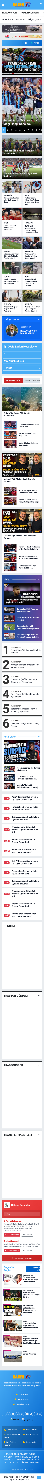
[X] (8, 1414)
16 (33, 73)
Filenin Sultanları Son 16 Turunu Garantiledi (10, 227)
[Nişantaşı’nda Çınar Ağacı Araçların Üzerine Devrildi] (32, 296)
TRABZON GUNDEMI (28, 12)
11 (23, 73)
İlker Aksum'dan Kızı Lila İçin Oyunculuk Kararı (11, 200)
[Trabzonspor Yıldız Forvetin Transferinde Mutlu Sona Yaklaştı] (9, 777)
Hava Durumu (12, 1430)
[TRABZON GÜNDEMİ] (39, 995)
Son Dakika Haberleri (10, 1443)
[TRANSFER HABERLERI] (39, 1135)
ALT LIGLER (9, 1462)
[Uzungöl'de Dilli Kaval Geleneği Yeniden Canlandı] (32, 214)
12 (25, 73)
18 (37, 73)
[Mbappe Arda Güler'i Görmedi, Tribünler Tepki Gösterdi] (12, 243)
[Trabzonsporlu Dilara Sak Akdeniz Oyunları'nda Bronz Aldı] (32, 187)
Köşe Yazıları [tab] (13, 319)
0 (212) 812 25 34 (13, 1234)
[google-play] (27, 1420)
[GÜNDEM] (39, 926)
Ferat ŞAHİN (25, 327)
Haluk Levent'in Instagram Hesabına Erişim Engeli (11, 281)
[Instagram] (18, 1414)
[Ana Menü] (3, 4)
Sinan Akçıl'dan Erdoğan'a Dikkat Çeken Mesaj (31, 256)
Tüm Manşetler (32, 1434)
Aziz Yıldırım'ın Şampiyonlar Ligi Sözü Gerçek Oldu (25, 798)
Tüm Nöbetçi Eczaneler (23, 1258)
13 (27, 73)
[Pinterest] (13, 1414)
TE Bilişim (28, 1469)
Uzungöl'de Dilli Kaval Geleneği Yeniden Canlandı (31, 231)
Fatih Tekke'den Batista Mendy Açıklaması (25, 695)
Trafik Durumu (31, 1430)
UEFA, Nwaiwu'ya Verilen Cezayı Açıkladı (25, 724)
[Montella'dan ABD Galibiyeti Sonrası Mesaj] (9, 786)
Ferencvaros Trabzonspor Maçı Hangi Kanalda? (24, 850)
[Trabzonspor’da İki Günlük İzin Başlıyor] (9, 769)
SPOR (27, 195)
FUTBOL (7, 251)
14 (29, 73)
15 (31, 73)
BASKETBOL (34, 1462)
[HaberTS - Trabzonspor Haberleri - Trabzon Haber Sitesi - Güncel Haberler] (22, 4)
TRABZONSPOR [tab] (13, 380)
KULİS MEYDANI (18, 1460)
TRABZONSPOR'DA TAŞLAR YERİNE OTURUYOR (28, 332)
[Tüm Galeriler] (39, 736)
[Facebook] (4, 1414)
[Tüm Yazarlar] (39, 319)
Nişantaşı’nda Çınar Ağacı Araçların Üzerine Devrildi (32, 309)
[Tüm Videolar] (39, 579)
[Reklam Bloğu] (22, 28)
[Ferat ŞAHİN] (12, 330)
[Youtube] (27, 1414)
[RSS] (40, 1414)
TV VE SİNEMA (22, 1462)
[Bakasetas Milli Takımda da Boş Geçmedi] (9, 610)
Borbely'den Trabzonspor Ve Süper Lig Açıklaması (24, 710)
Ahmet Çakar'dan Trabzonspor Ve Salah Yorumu (25, 666)
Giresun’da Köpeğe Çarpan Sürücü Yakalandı (11, 309)
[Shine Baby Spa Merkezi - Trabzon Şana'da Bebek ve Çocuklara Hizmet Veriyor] (9, 635)
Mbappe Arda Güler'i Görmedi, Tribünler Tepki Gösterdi (11, 256)
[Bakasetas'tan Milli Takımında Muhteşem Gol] (9, 627)
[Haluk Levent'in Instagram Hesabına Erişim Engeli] (12, 268)
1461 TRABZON (33, 1460)
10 (21, 73)
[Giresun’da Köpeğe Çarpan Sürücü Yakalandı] (12, 296)
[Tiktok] (31, 1414)
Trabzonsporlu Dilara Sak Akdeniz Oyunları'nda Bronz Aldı (22, 19)
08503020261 (23, 1399)
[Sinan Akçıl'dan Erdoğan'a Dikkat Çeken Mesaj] (32, 243)
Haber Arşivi (31, 1442)
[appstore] (15, 1420)
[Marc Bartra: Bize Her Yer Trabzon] (9, 618)
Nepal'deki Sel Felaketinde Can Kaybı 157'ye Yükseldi (31, 282)
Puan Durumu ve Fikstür (12, 1435)
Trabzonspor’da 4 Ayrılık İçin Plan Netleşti (26, 651)
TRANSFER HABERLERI (18, 1134)
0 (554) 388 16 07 (13, 1250)
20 (41, 73)
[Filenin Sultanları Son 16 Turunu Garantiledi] (12, 214)
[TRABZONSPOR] (39, 1065)
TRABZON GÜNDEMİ (16, 995)
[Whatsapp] (36, 1414)
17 (35, 73)
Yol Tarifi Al (28, 1234)
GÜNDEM (7, 277)
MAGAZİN (8, 195)
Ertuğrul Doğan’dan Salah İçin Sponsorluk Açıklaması (24, 680)
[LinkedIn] (22, 1414)
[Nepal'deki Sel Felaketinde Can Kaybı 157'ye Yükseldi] (32, 268)
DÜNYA (28, 277)
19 (39, 73)
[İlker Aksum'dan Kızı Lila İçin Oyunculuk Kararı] (12, 187)
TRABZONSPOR (9, 12)
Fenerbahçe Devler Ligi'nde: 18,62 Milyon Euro (25, 808)
